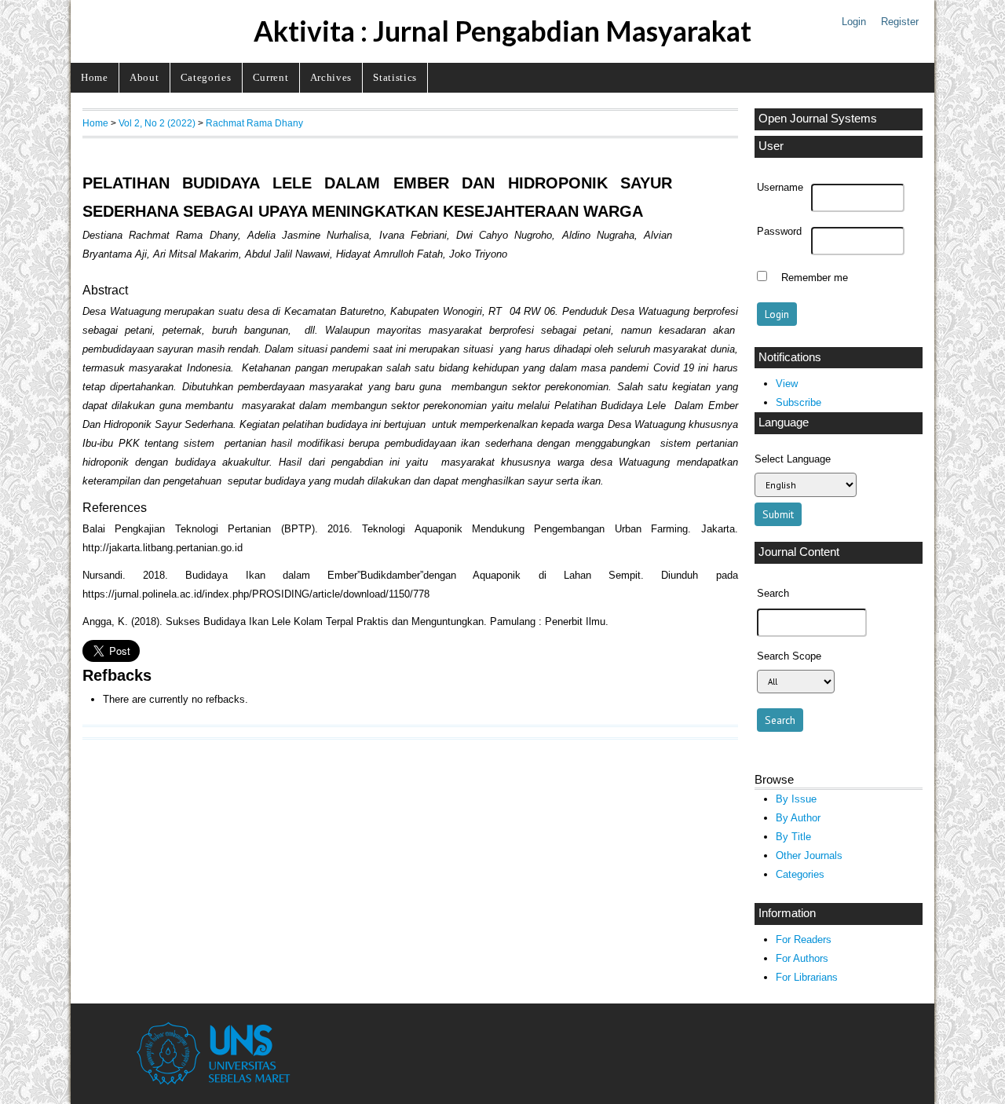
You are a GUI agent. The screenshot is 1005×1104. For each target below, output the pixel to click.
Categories (206, 77)
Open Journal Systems (817, 118)
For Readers (803, 939)
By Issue (796, 799)
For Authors (802, 958)
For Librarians (807, 977)
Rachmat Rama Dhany (254, 123)
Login (854, 21)
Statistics (395, 77)
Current (271, 77)
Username (780, 187)
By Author (798, 818)
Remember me (814, 277)
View (787, 383)
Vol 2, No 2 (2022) (157, 123)
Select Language (793, 459)
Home (94, 77)
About (144, 77)
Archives (331, 77)
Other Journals (809, 855)
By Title (793, 837)
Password (779, 231)
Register (900, 21)
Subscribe (798, 402)
